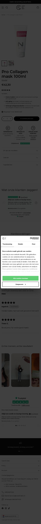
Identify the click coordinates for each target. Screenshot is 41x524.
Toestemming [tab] (7, 244)
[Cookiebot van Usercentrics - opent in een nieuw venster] (30, 238)
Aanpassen (19, 284)
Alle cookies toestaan (20, 278)
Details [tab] (20, 244)
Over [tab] (33, 244)
